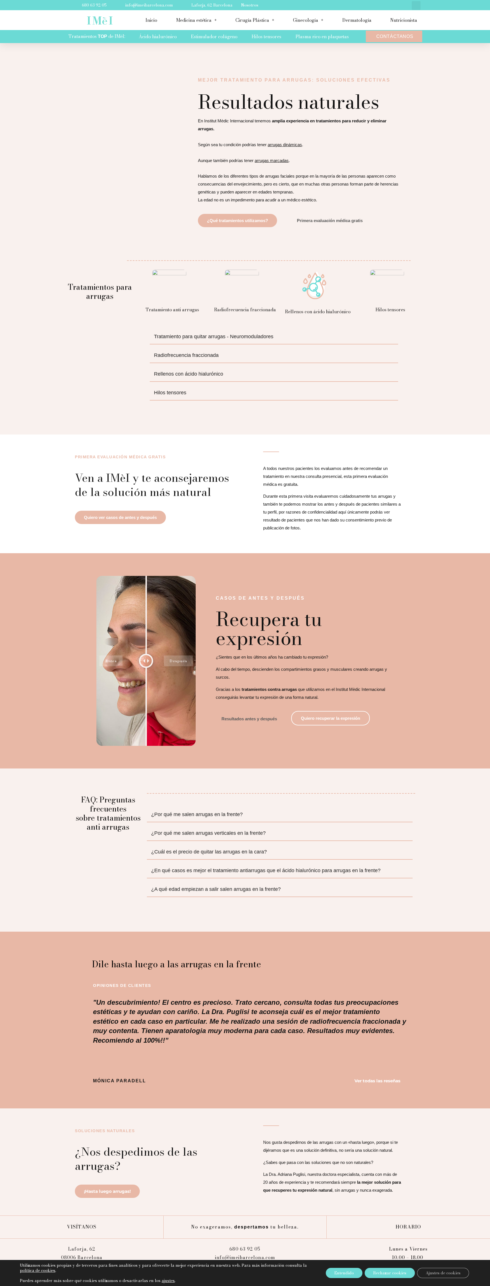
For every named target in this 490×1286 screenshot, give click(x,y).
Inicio (151, 20)
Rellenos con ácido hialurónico (188, 374)
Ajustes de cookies (443, 1273)
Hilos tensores (266, 36)
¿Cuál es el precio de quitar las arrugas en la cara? (209, 852)
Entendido (344, 1273)
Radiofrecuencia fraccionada (186, 355)
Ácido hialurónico (158, 36)
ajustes (168, 1280)
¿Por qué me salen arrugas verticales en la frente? (208, 833)
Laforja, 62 (81, 1248)
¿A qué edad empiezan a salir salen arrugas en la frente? (216, 889)
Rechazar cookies (389, 1273)
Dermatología (356, 20)
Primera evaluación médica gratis (120, 457)
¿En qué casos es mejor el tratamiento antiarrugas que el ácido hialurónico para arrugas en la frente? (266, 870)
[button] (416, 5)
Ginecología (305, 20)
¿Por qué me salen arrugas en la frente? (197, 814)
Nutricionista (403, 20)
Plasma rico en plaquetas (322, 36)
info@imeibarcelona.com (245, 1257)
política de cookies (37, 1270)
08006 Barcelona (82, 1257)
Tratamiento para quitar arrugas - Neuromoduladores (213, 336)
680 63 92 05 (244, 1248)
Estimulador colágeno (214, 36)
